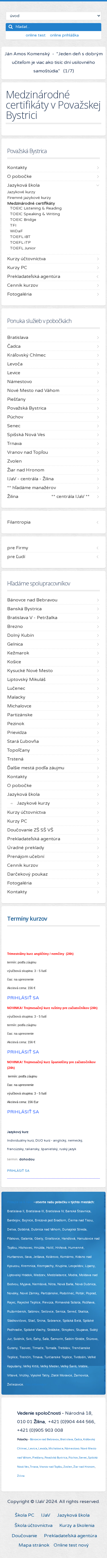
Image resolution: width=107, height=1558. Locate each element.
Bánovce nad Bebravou (44, 1439)
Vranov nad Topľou (50, 1466)
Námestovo (71, 1448)
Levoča (42, 1448)
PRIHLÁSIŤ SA (18, 1171)
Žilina (21, 1476)
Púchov (73, 1457)
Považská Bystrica (56, 1457)
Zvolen (67, 1466)
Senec (83, 1457)
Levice (32, 1448)
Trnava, (34, 1466)
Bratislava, (67, 1439)
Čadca (78, 1439)
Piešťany (37, 1457)
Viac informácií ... (37, 1384)
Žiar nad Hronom (84, 1466)
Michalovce (56, 1448)
